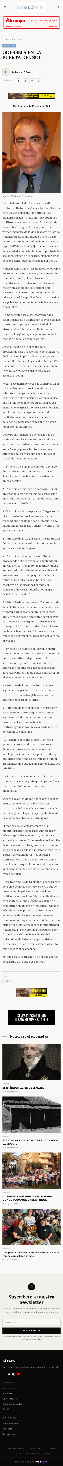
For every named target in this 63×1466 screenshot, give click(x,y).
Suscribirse (30, 1330)
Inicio (8, 39)
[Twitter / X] (25, 80)
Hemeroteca (8, 1434)
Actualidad (7, 1393)
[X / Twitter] (8, 1374)
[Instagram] (13, 1374)
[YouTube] (18, 1374)
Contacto (7, 1428)
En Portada (8, 1388)
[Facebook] (18, 80)
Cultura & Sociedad (12, 1404)
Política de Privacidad (16, 1448)
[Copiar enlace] (38, 80)
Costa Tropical (9, 1398)
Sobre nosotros (10, 1423)
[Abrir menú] (5, 7)
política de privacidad (31, 1339)
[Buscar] (58, 7)
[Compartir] (32, 80)
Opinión (6, 1409)
